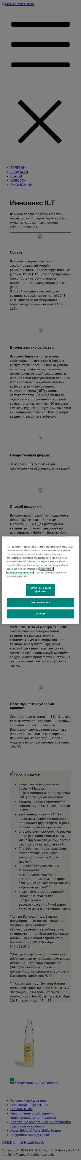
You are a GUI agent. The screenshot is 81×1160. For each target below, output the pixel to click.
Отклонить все (40, 602)
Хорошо (40, 613)
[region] (40, 580)
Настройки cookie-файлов (40, 590)
